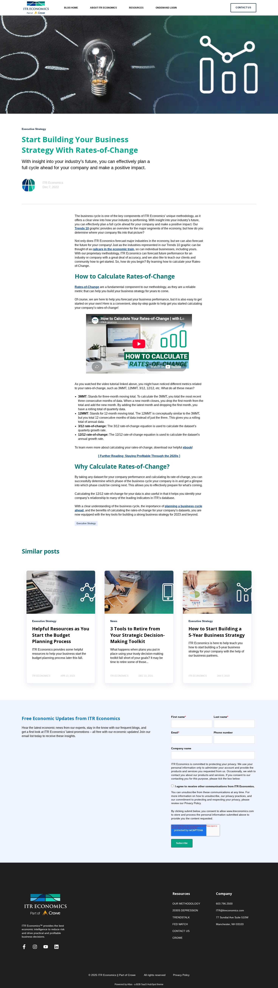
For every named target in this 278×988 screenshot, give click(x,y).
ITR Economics (53, 182)
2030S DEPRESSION (185, 910)
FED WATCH (180, 924)
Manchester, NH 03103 (230, 924)
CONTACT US (180, 930)
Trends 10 (82, 228)
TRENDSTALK (181, 917)
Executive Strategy (86, 523)
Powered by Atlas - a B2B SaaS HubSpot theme (139, 984)
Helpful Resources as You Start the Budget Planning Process (60, 634)
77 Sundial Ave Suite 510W (232, 917)
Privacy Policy (181, 974)
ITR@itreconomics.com (230, 910)
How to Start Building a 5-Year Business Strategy (217, 631)
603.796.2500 (224, 903)
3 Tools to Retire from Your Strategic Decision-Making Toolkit (137, 634)
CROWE (177, 937)
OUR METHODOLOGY (186, 903)
